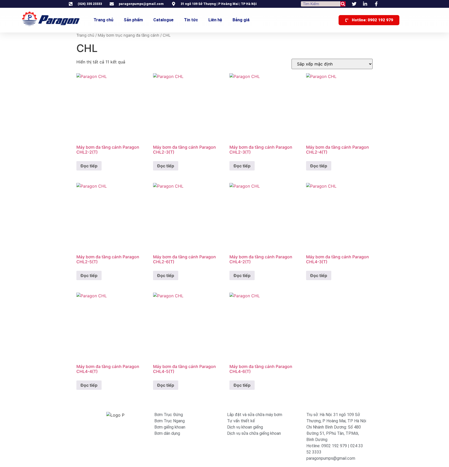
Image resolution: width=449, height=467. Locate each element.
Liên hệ (215, 19)
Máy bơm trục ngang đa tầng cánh (128, 35)
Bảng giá (241, 19)
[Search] (343, 3)
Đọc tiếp (89, 165)
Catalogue (163, 19)
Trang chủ (103, 19)
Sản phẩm (133, 19)
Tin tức (191, 19)
